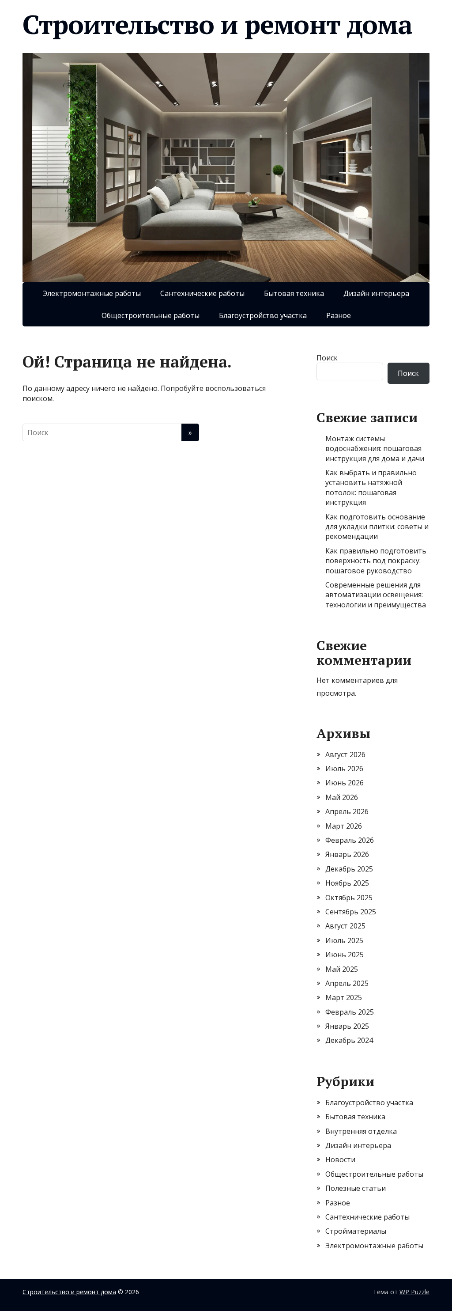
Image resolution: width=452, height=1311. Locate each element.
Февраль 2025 (349, 1012)
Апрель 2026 (347, 811)
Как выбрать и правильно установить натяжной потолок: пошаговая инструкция (371, 487)
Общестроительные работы (151, 315)
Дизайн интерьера (376, 293)
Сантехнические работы (202, 293)
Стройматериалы (355, 1231)
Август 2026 (345, 754)
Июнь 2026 (344, 783)
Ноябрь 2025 (347, 883)
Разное (338, 315)
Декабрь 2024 (349, 1040)
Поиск (327, 358)
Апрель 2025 (347, 983)
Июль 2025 (344, 940)
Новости (340, 1159)
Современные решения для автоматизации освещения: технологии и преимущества (375, 595)
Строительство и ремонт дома (217, 24)
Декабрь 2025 (349, 869)
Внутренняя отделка (361, 1131)
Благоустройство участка (263, 315)
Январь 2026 (347, 854)
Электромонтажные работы (92, 293)
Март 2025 (343, 997)
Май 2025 (341, 969)
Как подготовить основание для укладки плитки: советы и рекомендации (377, 527)
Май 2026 (341, 797)
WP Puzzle (414, 1292)
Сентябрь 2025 (350, 912)
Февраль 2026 (349, 840)
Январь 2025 (347, 1026)
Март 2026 (343, 826)
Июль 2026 (344, 768)
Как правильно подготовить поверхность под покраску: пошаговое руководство (375, 561)
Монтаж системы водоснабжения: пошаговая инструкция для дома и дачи (374, 448)
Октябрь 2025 (349, 897)
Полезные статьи (355, 1188)
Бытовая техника (294, 293)
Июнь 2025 (344, 954)
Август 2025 (345, 926)
